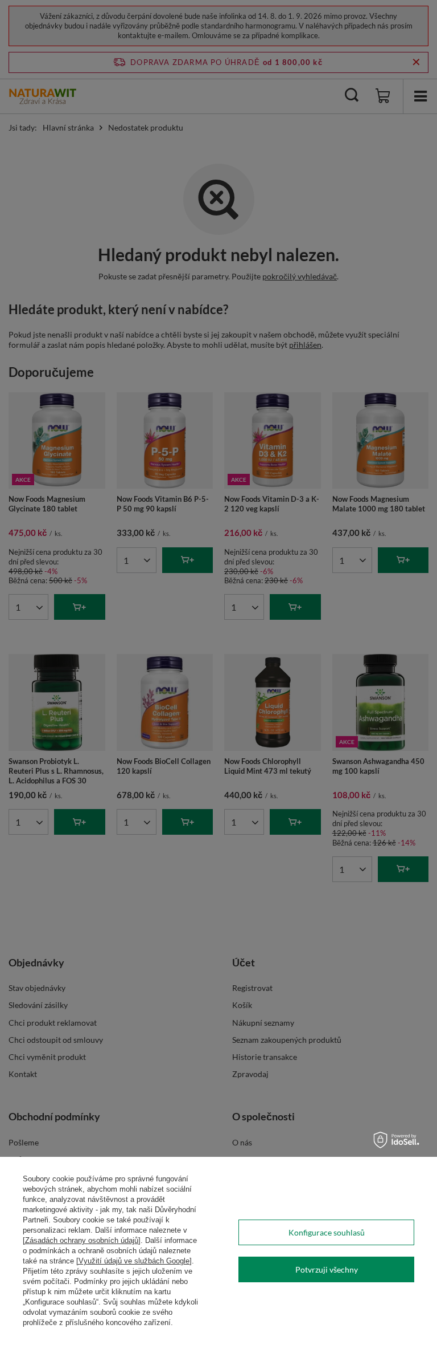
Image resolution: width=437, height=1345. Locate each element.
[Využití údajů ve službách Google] (134, 1261)
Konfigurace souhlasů (326, 1232)
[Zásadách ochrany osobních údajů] (82, 1240)
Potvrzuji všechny (326, 1269)
